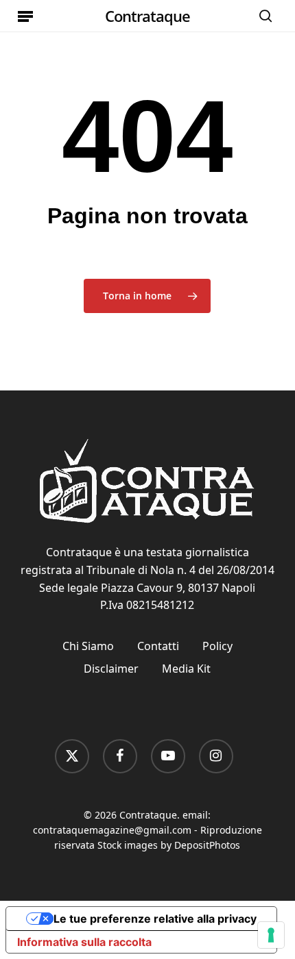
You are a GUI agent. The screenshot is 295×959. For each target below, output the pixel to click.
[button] (25, 16)
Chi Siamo (88, 645)
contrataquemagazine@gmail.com (112, 829)
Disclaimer (111, 668)
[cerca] (262, 15)
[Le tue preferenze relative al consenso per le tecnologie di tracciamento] (271, 935)
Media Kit (186, 668)
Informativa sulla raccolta (84, 942)
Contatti (158, 645)
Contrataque (147, 15)
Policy (217, 645)
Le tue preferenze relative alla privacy (155, 918)
